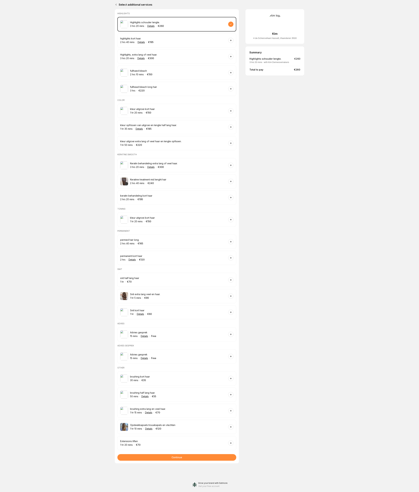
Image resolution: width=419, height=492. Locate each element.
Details (151, 26)
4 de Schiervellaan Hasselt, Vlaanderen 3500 (275, 38)
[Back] (115, 5)
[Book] (230, 24)
